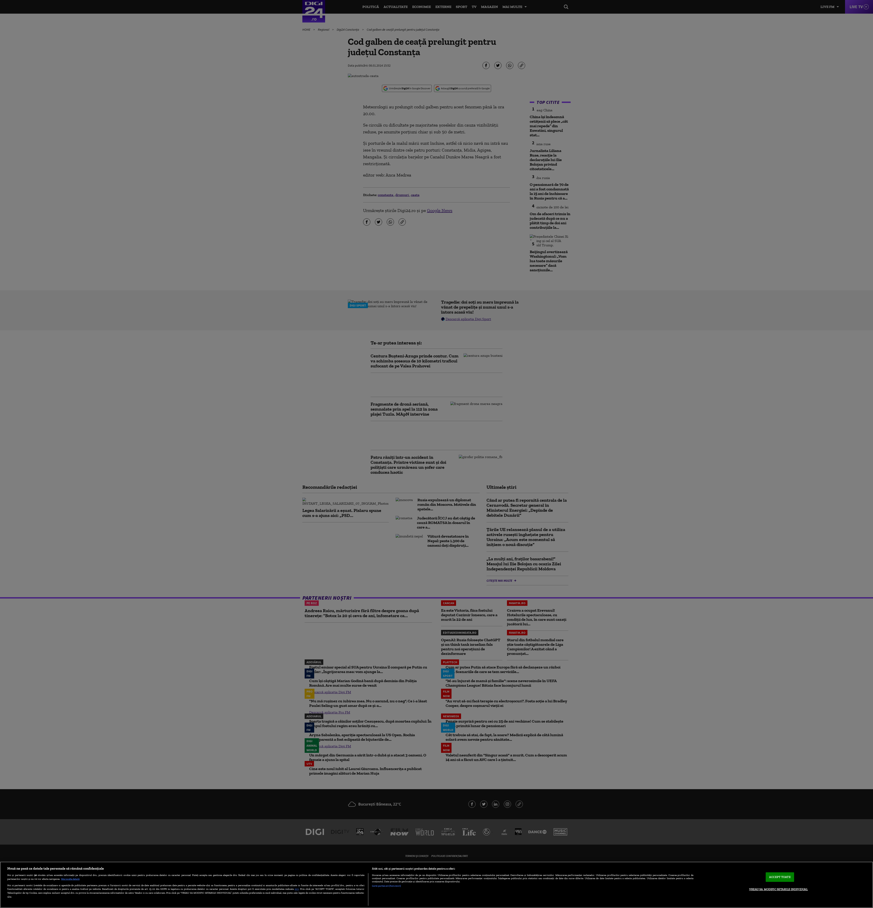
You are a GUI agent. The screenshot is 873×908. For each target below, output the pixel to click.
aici (297, 889)
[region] (436, 885)
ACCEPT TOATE (780, 877)
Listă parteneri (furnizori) (386, 885)
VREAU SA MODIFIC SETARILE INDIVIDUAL (778, 889)
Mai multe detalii (70, 879)
